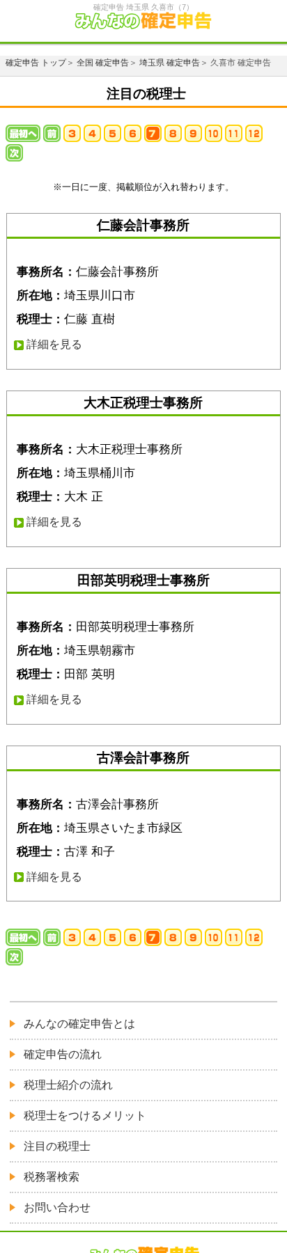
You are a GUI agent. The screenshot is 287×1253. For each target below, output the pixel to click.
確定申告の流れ (63, 1054)
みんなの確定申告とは (79, 1024)
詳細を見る (54, 344)
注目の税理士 (57, 1146)
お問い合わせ (57, 1207)
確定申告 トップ (36, 63)
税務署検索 (51, 1177)
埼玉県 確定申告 (169, 63)
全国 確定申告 (103, 63)
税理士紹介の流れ (68, 1085)
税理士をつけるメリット (85, 1115)
